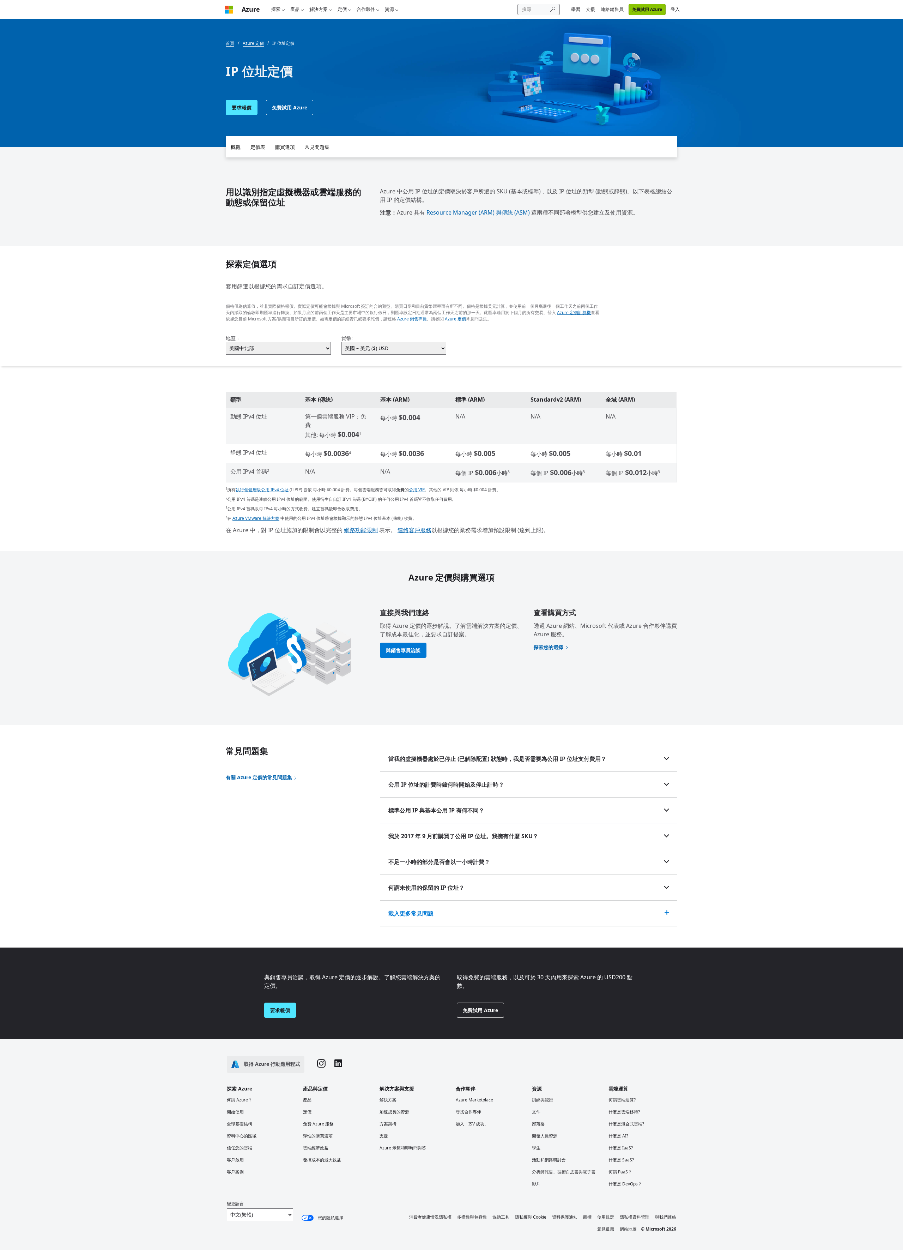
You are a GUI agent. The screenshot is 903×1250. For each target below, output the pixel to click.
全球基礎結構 (239, 1124)
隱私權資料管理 (634, 1217)
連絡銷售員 (612, 9)
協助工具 (500, 1217)
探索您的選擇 (548, 647)
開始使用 (235, 1112)
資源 (389, 9)
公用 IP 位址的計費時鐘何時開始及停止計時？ (446, 784)
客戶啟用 (235, 1160)
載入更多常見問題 (411, 913)
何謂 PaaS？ (620, 1172)
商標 (587, 1217)
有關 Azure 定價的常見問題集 (259, 777)
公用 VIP (417, 490)
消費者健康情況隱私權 (430, 1217)
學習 (575, 9)
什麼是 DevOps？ (625, 1184)
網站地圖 (628, 1229)
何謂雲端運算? (622, 1100)
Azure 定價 (455, 319)
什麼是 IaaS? (620, 1148)
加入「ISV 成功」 (472, 1124)
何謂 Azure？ (239, 1100)
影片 (536, 1184)
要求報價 (241, 107)
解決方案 (318, 9)
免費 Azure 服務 (318, 1124)
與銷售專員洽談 (403, 650)
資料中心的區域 (241, 1136)
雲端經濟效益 (315, 1148)
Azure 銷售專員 (412, 319)
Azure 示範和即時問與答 (403, 1148)
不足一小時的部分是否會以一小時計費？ (439, 862)
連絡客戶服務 (414, 530)
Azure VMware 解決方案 (255, 518)
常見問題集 (317, 147)
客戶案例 (235, 1172)
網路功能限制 (361, 530)
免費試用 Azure (647, 9)
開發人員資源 (544, 1136)
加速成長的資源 (394, 1112)
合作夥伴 (366, 9)
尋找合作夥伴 (468, 1112)
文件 (536, 1112)
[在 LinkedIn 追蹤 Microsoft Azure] (338, 1064)
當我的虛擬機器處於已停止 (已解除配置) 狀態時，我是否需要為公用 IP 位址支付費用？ (497, 759)
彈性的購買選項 (318, 1136)
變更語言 (235, 1204)
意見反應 (605, 1229)
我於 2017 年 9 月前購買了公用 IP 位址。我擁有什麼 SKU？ (463, 836)
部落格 (538, 1124)
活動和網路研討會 (549, 1160)
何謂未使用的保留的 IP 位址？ (426, 887)
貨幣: (347, 338)
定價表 (257, 147)
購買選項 (285, 147)
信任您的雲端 (239, 1148)
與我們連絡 (665, 1217)
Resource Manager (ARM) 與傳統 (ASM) (478, 212)
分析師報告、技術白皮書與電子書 (563, 1172)
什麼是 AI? (618, 1136)
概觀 (236, 147)
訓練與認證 (542, 1100)
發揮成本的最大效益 (322, 1160)
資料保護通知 (564, 1217)
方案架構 (388, 1124)
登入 (675, 9)
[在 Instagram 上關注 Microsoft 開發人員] (321, 1064)
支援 (590, 9)
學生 (536, 1148)
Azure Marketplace (474, 1100)
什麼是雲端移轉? (624, 1112)
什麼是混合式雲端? (626, 1124)
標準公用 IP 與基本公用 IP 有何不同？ (436, 810)
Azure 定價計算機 (574, 312)
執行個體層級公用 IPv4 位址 (262, 490)
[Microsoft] (229, 9)
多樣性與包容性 (472, 1217)
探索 (275, 9)
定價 (342, 9)
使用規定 (605, 1217)
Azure (251, 9)
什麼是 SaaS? (621, 1160)
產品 (294, 9)
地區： (233, 338)
